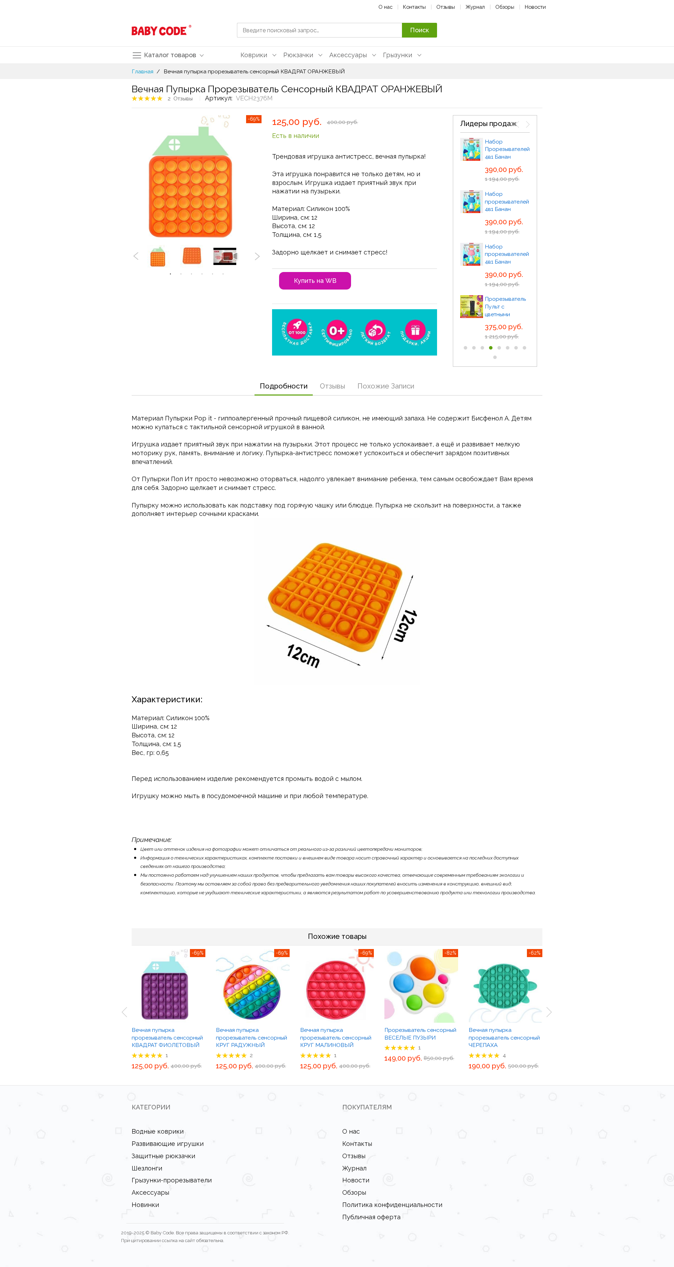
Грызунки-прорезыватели (172, 1180)
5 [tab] (212, 274)
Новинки (145, 1204)
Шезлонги (147, 1168)
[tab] (284, 386)
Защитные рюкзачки (163, 1156)
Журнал (475, 7)
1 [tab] (170, 274)
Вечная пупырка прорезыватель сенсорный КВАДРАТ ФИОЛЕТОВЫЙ (167, 1037)
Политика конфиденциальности (392, 1204)
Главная (142, 71)
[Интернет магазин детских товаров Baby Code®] (161, 30)
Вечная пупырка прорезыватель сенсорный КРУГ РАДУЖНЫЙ (251, 1037)
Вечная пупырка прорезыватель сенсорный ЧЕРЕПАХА (504, 1037)
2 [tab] (180, 274)
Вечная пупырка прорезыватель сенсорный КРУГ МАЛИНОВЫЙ (335, 1037)
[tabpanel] (163, 256)
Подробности (284, 386)
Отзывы (445, 7)
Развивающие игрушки (168, 1143)
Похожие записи (385, 386)
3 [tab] (191, 274)
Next (257, 256)
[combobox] (319, 30)
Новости (535, 7)
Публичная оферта (371, 1217)
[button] (465, 347)
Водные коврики (158, 1131)
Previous (136, 256)
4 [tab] (201, 274)
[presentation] (517, 125)
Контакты (414, 7)
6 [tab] (222, 274)
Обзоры (504, 7)
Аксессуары (150, 1192)
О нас (385, 7)
